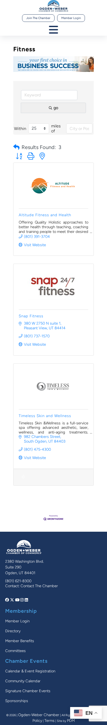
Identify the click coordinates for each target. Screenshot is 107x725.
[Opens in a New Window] (7, 600)
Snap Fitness (31, 316)
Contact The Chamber (39, 586)
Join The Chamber (38, 18)
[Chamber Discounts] (23, 480)
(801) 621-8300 (18, 581)
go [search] (56, 107)
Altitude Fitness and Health (45, 215)
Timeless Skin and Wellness (45, 415)
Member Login (71, 18)
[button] (16, 147)
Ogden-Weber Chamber (38, 714)
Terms (49, 720)
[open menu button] (53, 30)
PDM (71, 720)
